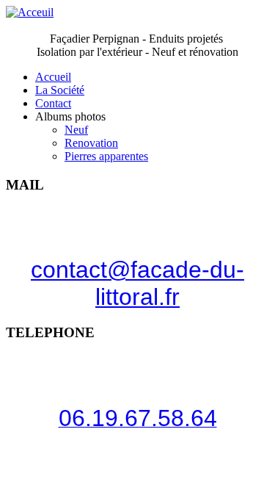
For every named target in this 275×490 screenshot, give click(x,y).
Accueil (53, 77)
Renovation (91, 143)
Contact (53, 103)
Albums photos (70, 116)
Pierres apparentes (106, 156)
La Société (59, 90)
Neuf (76, 129)
